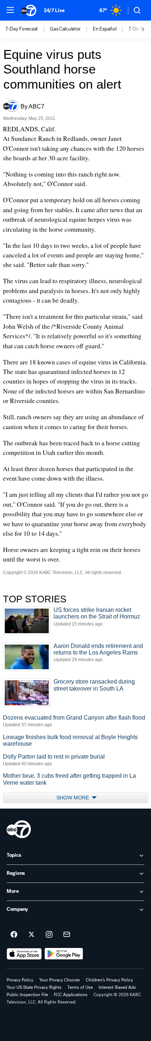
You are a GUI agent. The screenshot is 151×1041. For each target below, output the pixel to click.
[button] (10, 10)
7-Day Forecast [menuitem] (21, 29)
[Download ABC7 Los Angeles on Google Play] (64, 954)
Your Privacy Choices (59, 980)
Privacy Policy (20, 980)
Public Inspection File (27, 994)
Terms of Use (80, 987)
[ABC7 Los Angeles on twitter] (31, 934)
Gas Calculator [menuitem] (65, 29)
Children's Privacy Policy (109, 980)
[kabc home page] (19, 829)
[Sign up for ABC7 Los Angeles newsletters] (66, 934)
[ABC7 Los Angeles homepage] (28, 10)
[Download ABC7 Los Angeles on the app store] (24, 954)
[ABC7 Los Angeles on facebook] (14, 934)
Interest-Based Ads (117, 987)
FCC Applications (71, 994)
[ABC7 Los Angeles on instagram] (49, 934)
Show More (73, 798)
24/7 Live (54, 10)
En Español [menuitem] (104, 29)
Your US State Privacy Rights (34, 987)
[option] (27, 29)
